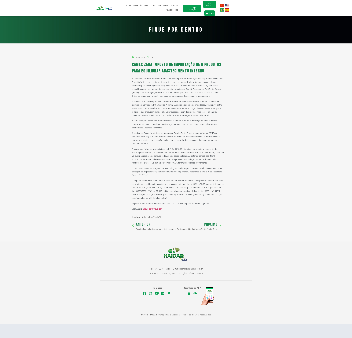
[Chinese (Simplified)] (222, 6)
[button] (192, 8)
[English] (227, 6)
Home (128, 5)
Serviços (148, 5)
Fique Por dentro (164, 5)
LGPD (178, 5)
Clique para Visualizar (152, 209)
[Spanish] (227, 10)
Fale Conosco (172, 10)
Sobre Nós (137, 5)
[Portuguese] (222, 10)
